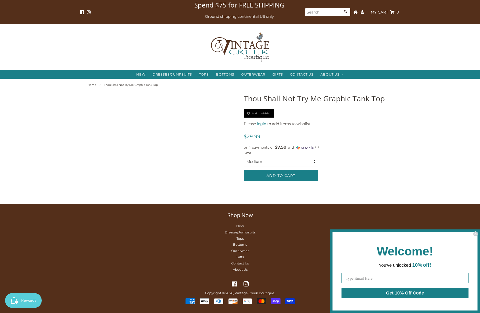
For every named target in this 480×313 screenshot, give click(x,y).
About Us (330, 74)
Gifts (277, 74)
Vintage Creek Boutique (254, 293)
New (141, 74)
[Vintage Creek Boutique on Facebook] (82, 12)
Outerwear (253, 74)
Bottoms (225, 74)
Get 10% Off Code (405, 292)
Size (247, 153)
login (261, 123)
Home (92, 85)
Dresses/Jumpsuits (172, 74)
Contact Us (302, 74)
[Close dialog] (475, 233)
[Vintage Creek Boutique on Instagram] (89, 12)
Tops (204, 74)
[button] (318, 147)
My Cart (385, 12)
